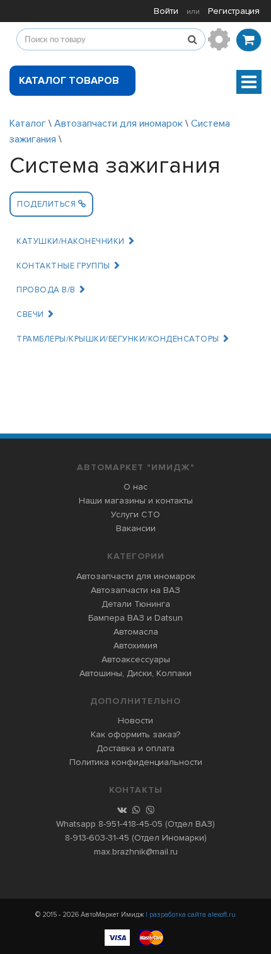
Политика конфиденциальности (135, 762)
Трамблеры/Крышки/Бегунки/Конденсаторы (118, 339)
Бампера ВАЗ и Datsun (135, 617)
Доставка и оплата (135, 748)
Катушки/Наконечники (71, 241)
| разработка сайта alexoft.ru (191, 915)
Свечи (31, 314)
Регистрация (234, 11)
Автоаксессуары (135, 659)
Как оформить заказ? (135, 734)
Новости (135, 720)
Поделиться (47, 204)
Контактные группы (64, 266)
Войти (166, 11)
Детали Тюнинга (135, 604)
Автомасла (135, 631)
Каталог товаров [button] (69, 80)
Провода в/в (47, 290)
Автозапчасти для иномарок (118, 123)
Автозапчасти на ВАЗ (135, 590)
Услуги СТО (135, 514)
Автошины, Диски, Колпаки (135, 673)
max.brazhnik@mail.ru (136, 851)
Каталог (27, 123)
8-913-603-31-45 (97, 837)
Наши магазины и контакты (136, 500)
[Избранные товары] (219, 39)
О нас (135, 486)
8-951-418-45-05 (130, 824)
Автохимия (135, 645)
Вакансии (136, 528)
